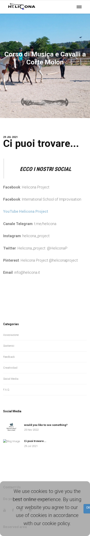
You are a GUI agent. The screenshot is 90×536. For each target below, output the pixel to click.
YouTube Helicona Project (25, 211)
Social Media (10, 378)
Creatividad (10, 367)
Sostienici (8, 345)
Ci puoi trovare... (41, 143)
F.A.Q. (6, 389)
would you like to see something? (46, 425)
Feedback (9, 356)
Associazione (11, 334)
